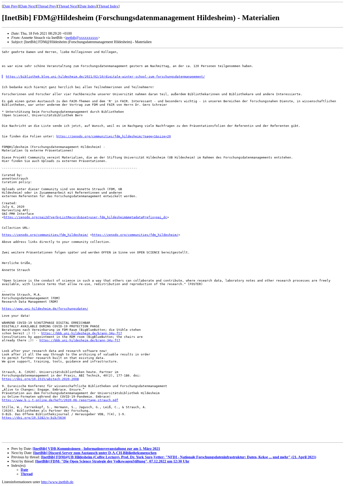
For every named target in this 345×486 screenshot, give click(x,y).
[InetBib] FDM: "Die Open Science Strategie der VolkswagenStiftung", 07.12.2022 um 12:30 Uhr (112, 461)
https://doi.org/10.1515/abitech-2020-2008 (40, 379)
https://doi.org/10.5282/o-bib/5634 (34, 417)
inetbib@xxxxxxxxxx (81, 38)
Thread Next (67, 6)
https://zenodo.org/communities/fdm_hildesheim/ (45, 235)
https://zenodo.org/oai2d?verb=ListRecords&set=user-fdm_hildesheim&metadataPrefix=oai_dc (85, 217)
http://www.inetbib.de (57, 482)
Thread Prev (47, 6)
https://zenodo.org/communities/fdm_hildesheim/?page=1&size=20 (113, 136)
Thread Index (108, 6)
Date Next (27, 6)
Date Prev (10, 6)
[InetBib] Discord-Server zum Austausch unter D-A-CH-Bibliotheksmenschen (95, 453)
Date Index (88, 6)
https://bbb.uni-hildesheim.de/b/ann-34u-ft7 (81, 333)
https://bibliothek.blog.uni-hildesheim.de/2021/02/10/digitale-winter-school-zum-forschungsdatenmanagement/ (105, 76)
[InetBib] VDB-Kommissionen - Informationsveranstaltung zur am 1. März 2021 (96, 449)
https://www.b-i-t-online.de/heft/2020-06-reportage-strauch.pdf (60, 400)
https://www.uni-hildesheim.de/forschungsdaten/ (45, 308)
